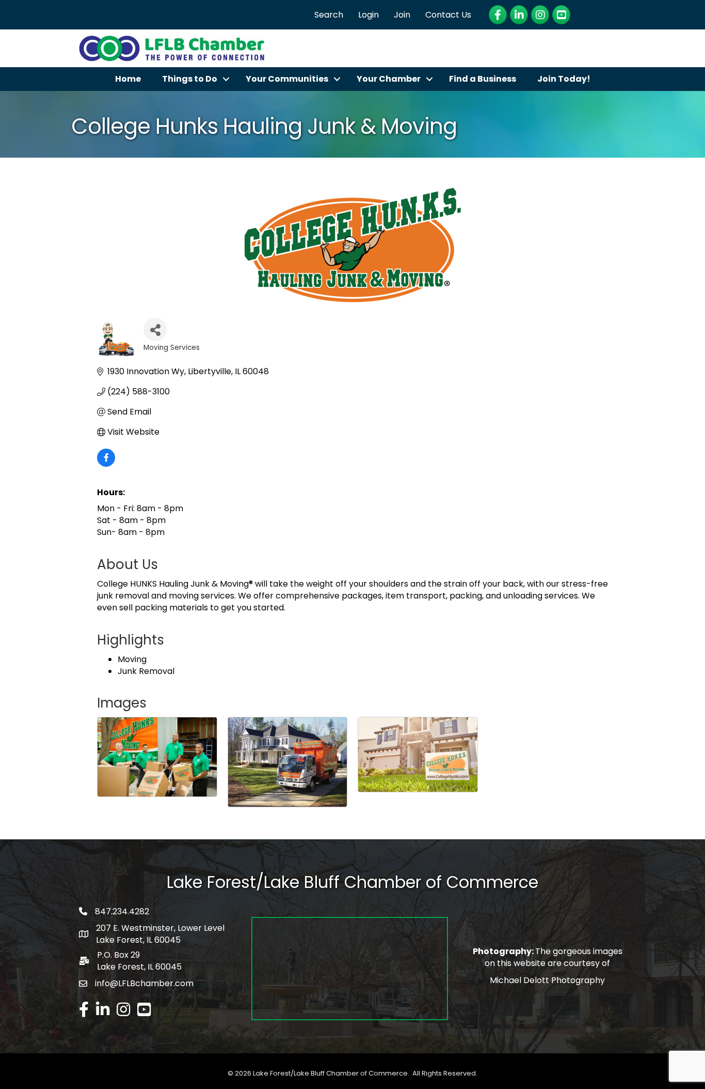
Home (128, 79)
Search (328, 15)
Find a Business (482, 79)
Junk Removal (146, 671)
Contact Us (448, 15)
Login (368, 15)
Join (402, 15)
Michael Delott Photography (547, 980)
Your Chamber (389, 79)
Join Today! (563, 79)
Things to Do (189, 79)
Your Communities (287, 79)
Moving (132, 659)
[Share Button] (155, 329)
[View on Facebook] (106, 464)
